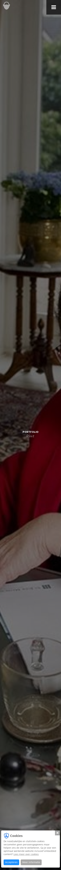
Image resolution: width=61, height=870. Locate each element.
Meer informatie (31, 862)
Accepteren (11, 862)
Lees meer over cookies (26, 854)
